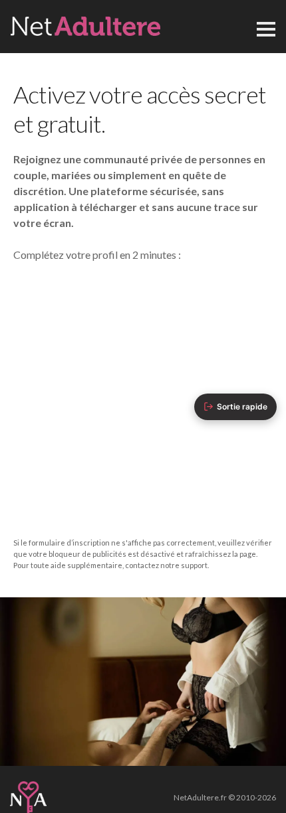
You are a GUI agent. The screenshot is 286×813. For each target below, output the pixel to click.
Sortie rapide (242, 406)
